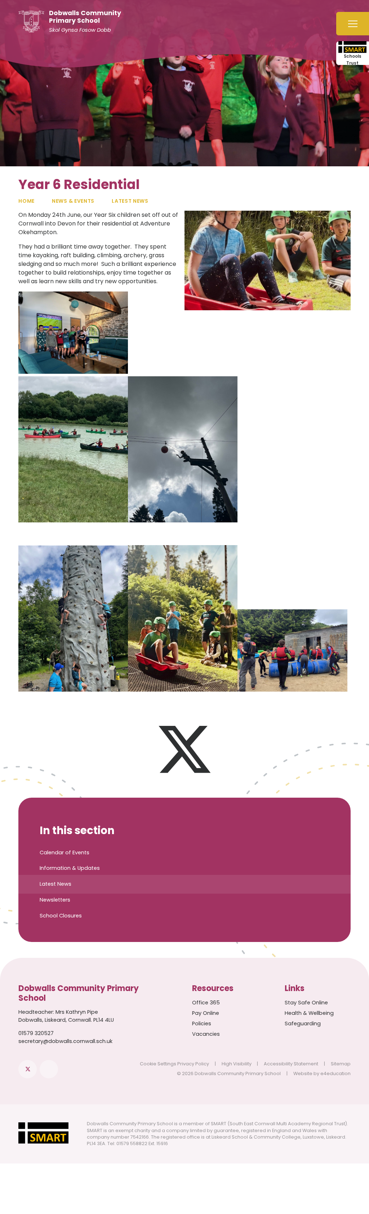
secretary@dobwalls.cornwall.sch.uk (65, 1041)
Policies (201, 1023)
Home (26, 201)
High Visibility (237, 1064)
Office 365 (206, 1002)
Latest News (130, 201)
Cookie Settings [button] (158, 1064)
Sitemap (341, 1064)
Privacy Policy (193, 1064)
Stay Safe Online (306, 1002)
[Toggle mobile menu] (352, 23)
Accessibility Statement (291, 1064)
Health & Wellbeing (309, 1013)
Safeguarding (303, 1023)
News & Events (73, 201)
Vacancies (206, 1034)
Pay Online (205, 1013)
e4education (335, 1073)
